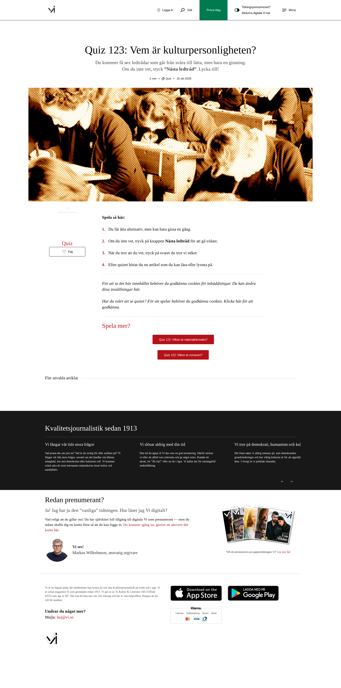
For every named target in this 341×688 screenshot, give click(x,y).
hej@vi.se (65, 617)
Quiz (168, 78)
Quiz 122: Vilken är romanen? (183, 355)
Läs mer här (283, 552)
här (136, 289)
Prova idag (213, 10)
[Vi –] (51, 10)
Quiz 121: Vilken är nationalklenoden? (183, 339)
